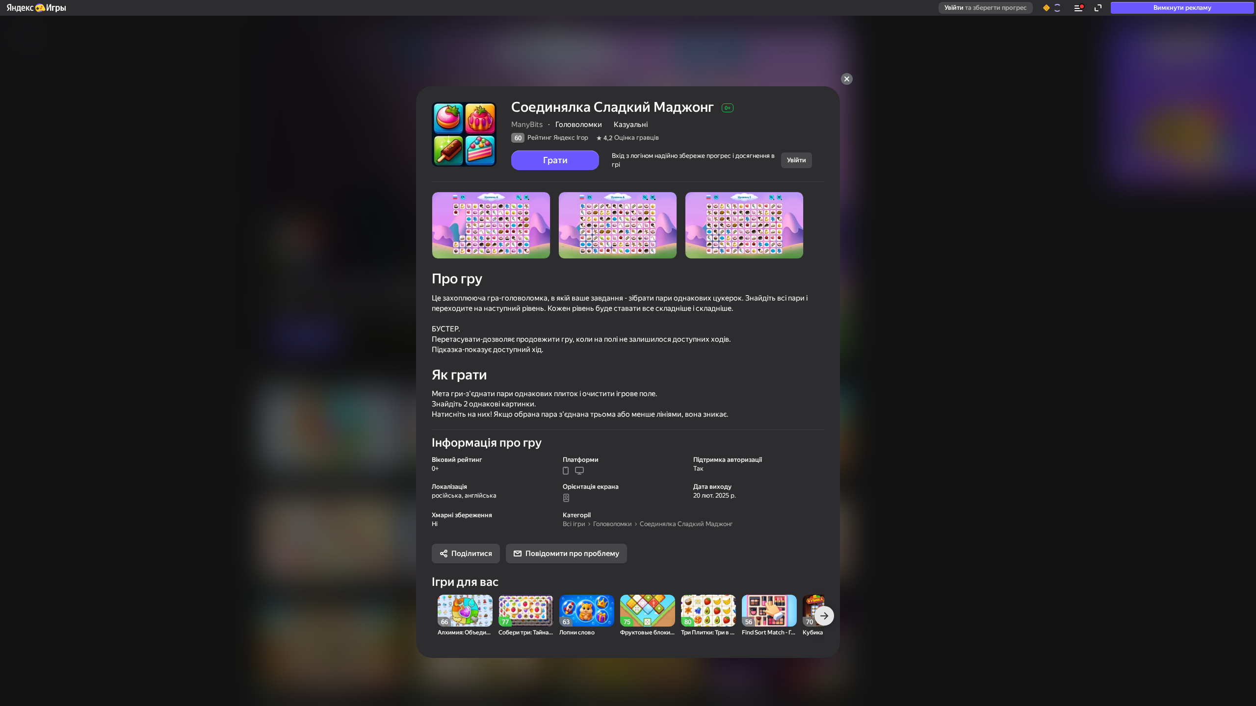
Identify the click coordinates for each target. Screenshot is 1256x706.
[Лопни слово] (586, 611)
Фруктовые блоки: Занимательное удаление (647, 633)
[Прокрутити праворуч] (824, 616)
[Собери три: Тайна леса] (525, 611)
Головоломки (612, 524)
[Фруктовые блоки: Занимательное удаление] (647, 611)
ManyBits (527, 124)
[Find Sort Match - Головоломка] (769, 611)
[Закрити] (847, 79)
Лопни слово (577, 633)
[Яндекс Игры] (36, 7)
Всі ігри (574, 524)
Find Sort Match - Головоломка (769, 633)
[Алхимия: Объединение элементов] (465, 611)
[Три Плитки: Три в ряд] (708, 611)
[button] (36, 7)
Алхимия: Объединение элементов (465, 633)
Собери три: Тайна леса (525, 633)
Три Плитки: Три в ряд (708, 633)
